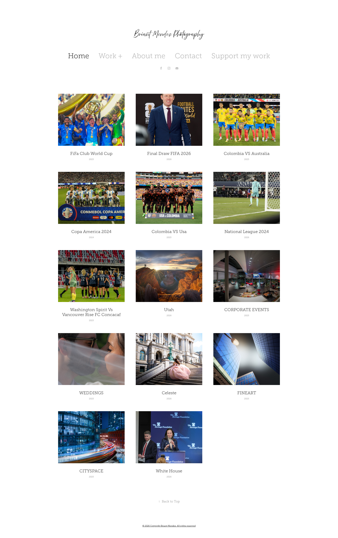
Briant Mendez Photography (169, 34)
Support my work (240, 56)
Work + (110, 56)
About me (148, 56)
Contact (188, 56)
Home (78, 56)
